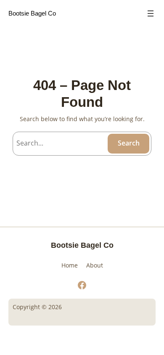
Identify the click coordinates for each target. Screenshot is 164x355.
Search (129, 143)
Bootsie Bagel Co (32, 13)
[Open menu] (150, 13)
